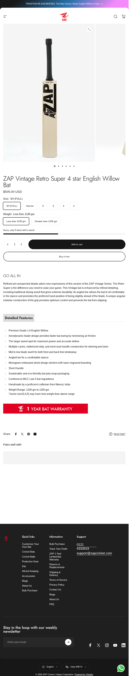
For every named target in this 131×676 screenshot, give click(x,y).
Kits (24, 566)
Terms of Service (58, 580)
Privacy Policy (56, 584)
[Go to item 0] (55, 166)
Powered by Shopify (84, 674)
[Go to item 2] (59, 166)
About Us (27, 585)
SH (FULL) (11, 206)
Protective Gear (30, 561)
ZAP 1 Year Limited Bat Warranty (55, 556)
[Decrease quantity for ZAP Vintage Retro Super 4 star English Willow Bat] (7, 244)
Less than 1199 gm (16, 221)
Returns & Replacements (57, 566)
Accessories (28, 576)
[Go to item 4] (66, 166)
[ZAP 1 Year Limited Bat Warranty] (64, 409)
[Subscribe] (68, 642)
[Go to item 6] (74, 166)
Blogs (25, 581)
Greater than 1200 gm (46, 221)
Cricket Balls (28, 556)
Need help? (119, 434)
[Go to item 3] (62, 166)
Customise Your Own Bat (30, 545)
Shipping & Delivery (55, 573)
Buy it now (64, 256)
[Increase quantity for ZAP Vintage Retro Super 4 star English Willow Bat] (22, 244)
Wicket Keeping (30, 571)
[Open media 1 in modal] (89, 29)
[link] (86, 547)
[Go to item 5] (70, 166)
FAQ (51, 604)
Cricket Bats (28, 551)
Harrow (30, 206)
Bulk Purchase (29, 590)
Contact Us (55, 589)
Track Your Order (58, 549)
